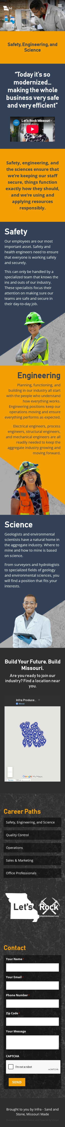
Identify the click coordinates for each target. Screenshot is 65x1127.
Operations (14, 847)
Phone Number (18, 995)
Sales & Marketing (19, 860)
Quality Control (17, 835)
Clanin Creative (26, 1119)
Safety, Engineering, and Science (30, 822)
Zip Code (13, 1013)
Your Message (16, 1031)
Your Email (14, 977)
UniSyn (55, 1119)
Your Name (15, 959)
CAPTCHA (12, 1056)
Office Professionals (21, 873)
